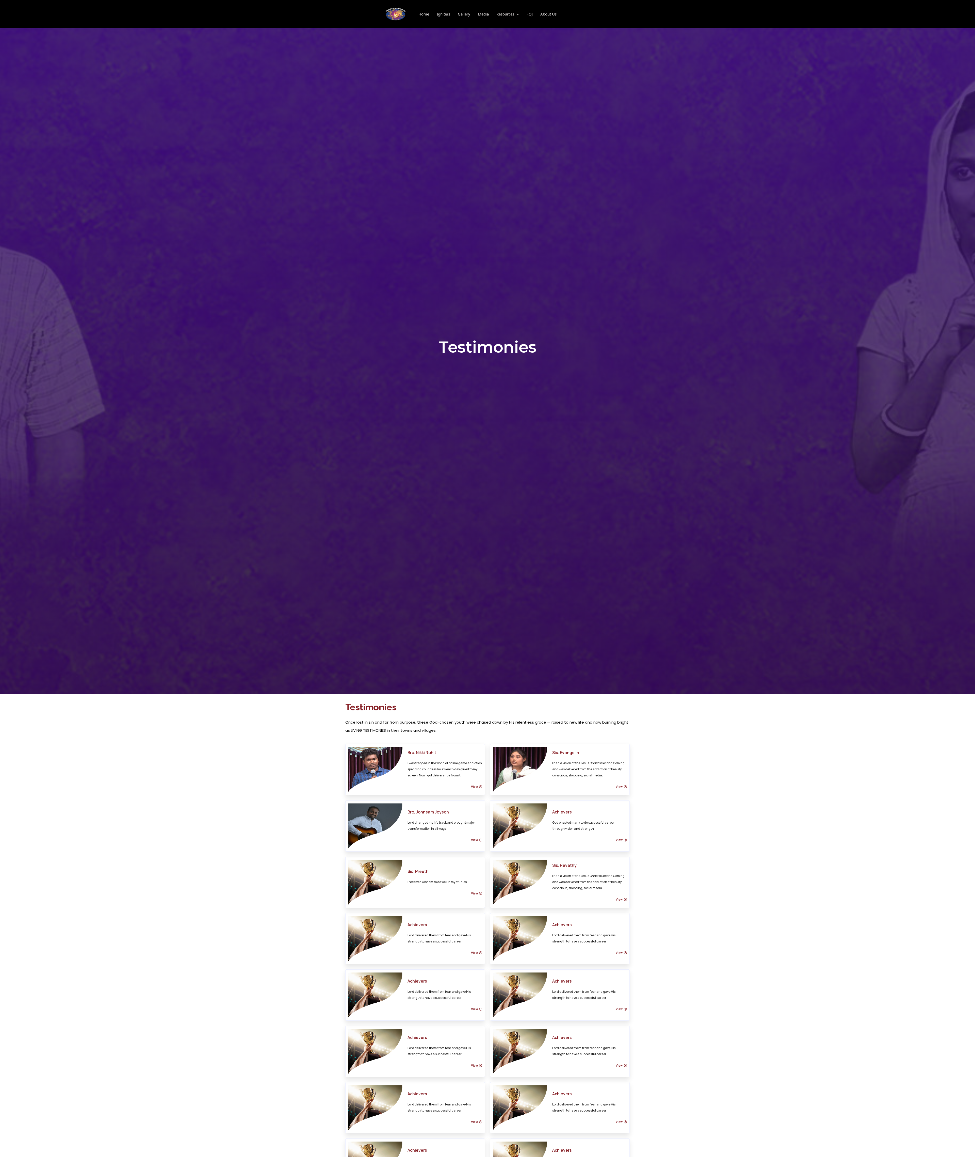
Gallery (464, 14)
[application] (516, 14)
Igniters (443, 14)
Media (483, 14)
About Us (548, 14)
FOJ (530, 14)
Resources (505, 14)
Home (423, 14)
